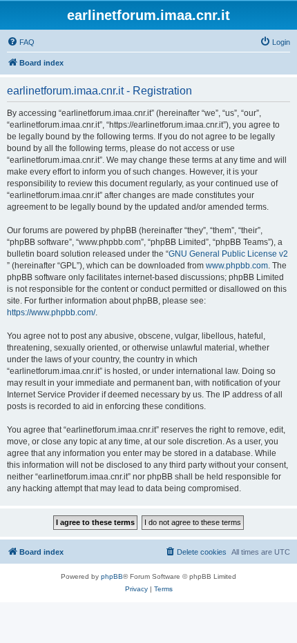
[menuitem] (21, 42)
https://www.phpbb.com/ (51, 312)
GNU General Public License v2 (228, 254)
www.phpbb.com (237, 265)
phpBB (112, 576)
